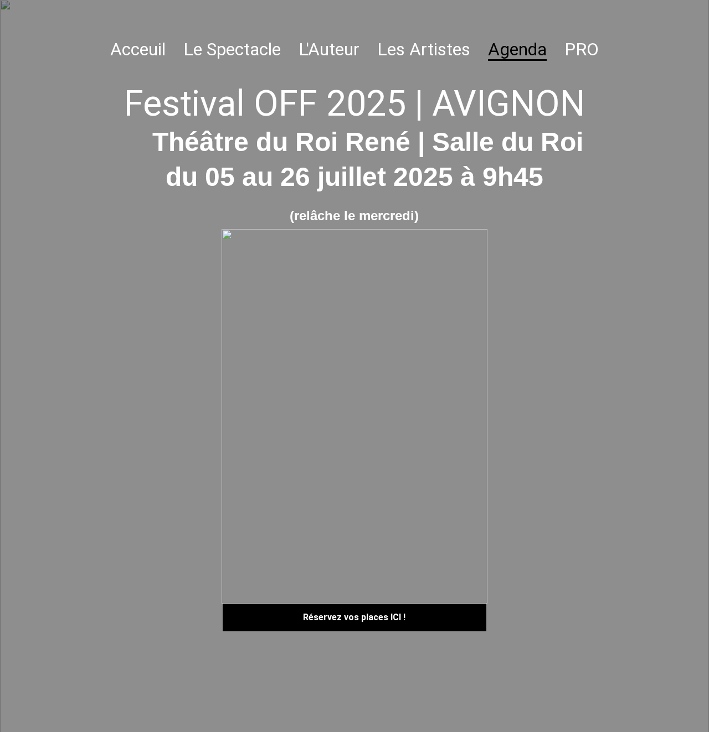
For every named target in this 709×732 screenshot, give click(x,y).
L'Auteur (329, 49)
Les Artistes (423, 49)
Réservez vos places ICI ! (354, 617)
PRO (581, 49)
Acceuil (138, 49)
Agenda (517, 49)
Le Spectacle (232, 49)
